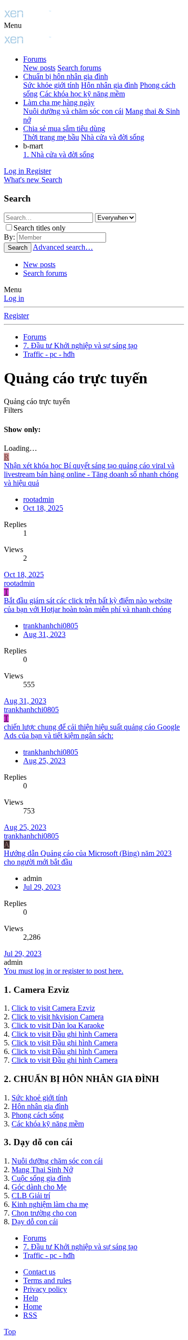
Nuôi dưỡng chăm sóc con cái (57, 1161)
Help (30, 1298)
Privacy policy (45, 1289)
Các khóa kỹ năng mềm (48, 1124)
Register (16, 315)
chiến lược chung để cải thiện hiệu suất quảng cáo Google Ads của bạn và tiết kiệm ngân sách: (92, 731)
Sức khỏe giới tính (51, 85)
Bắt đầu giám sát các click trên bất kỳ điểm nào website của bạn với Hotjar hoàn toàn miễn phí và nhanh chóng (88, 604)
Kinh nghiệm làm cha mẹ (50, 1204)
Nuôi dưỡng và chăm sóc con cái (73, 111)
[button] (13, 25)
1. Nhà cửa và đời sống (58, 154)
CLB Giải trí (31, 1195)
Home (32, 1306)
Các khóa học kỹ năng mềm (82, 94)
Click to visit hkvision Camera (58, 1017)
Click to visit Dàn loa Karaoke (58, 1025)
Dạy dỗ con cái (35, 1222)
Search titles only (39, 228)
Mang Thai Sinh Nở (42, 1169)
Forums (34, 59)
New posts (39, 68)
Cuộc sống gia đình (41, 1178)
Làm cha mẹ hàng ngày (58, 102)
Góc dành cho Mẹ (39, 1187)
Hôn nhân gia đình (109, 85)
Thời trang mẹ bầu (51, 137)
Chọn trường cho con (44, 1213)
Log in (14, 298)
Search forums (79, 68)
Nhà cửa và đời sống (112, 137)
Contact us (39, 1272)
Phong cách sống (38, 1115)
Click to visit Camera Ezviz (53, 1008)
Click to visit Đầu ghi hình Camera (65, 1034)
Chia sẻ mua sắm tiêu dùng (64, 128)
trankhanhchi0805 (50, 626)
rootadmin (19, 583)
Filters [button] (13, 410)
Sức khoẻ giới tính (39, 1098)
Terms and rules (47, 1280)
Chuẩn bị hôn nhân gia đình (65, 76)
